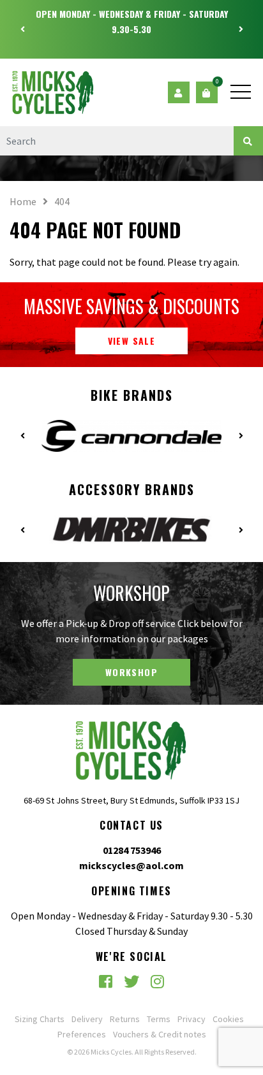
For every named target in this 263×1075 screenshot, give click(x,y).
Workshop (131, 672)
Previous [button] (22, 29)
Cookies (228, 1019)
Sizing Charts (39, 1019)
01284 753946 (132, 850)
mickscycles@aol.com (131, 865)
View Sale (132, 340)
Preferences (81, 1034)
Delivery (87, 1019)
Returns (125, 1019)
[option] (131, 21)
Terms (158, 1019)
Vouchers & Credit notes (159, 1034)
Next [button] (240, 29)
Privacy (191, 1019)
